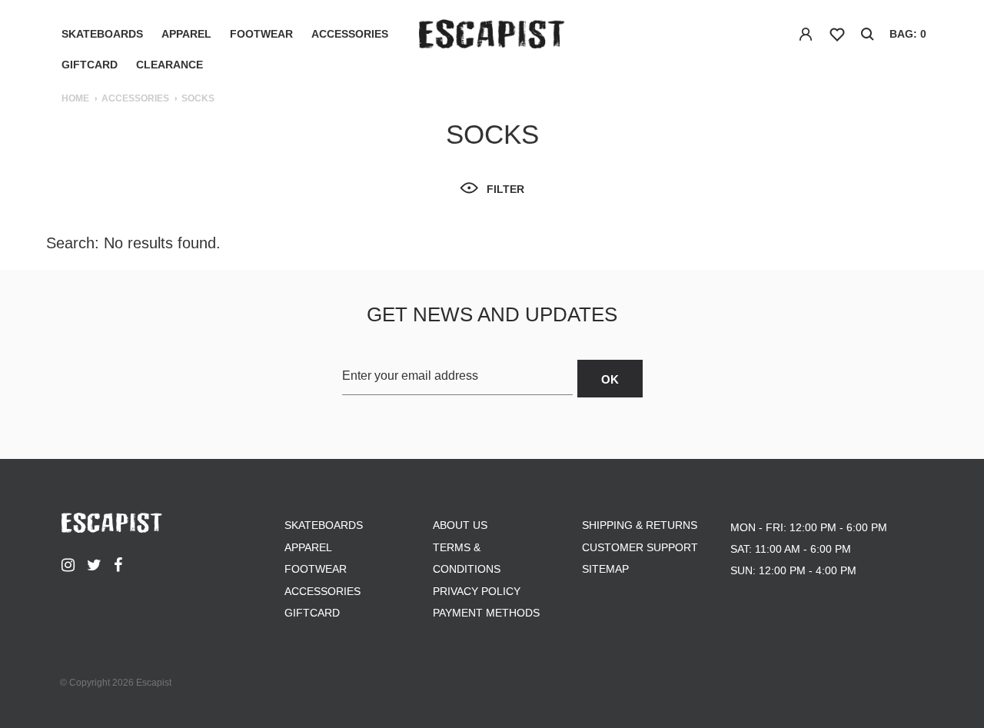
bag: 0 (907, 34)
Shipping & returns (639, 525)
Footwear (261, 34)
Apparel (186, 34)
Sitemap (605, 569)
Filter (505, 189)
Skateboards (102, 34)
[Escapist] (492, 36)
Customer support (640, 547)
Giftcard (90, 64)
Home (75, 98)
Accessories (349, 34)
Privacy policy (476, 591)
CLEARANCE (169, 64)
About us (460, 525)
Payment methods (486, 613)
